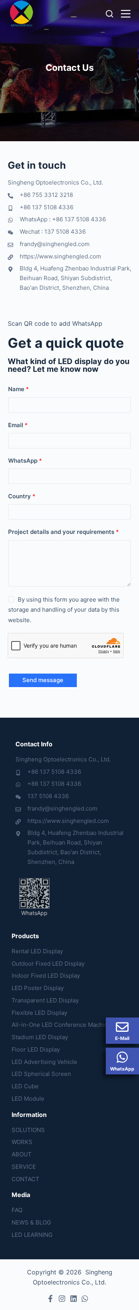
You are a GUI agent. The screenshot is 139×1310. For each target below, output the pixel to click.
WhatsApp (25, 460)
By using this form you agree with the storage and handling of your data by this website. (64, 610)
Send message (42, 680)
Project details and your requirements (63, 531)
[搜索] (109, 13)
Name (18, 389)
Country (22, 496)
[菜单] (126, 14)
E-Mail (122, 1038)
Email (18, 425)
